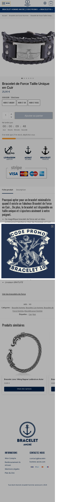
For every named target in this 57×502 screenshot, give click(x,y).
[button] (52, 226)
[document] (27, 251)
